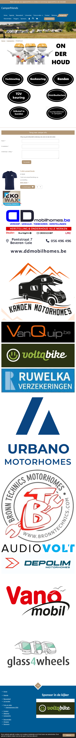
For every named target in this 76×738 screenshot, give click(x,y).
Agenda (6, 695)
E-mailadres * (5, 146)
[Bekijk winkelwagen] (37, 18)
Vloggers (6, 722)
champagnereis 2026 (12, 707)
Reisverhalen (7, 719)
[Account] (29, 18)
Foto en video (8, 705)
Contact (6, 711)
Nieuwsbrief (7, 699)
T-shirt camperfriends (27, 171)
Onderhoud (19, 41)
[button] (72, 700)
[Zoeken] (33, 18)
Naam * (3, 141)
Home (3, 41)
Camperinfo (10, 41)
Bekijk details (23, 182)
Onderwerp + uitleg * (6, 151)
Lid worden (7, 701)
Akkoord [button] (68, 735)
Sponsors (6, 724)
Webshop (6, 713)
